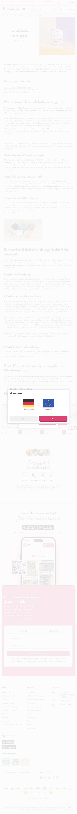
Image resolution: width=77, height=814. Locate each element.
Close (24, 419)
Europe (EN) (48, 409)
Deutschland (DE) (29, 409)
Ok (53, 419)
